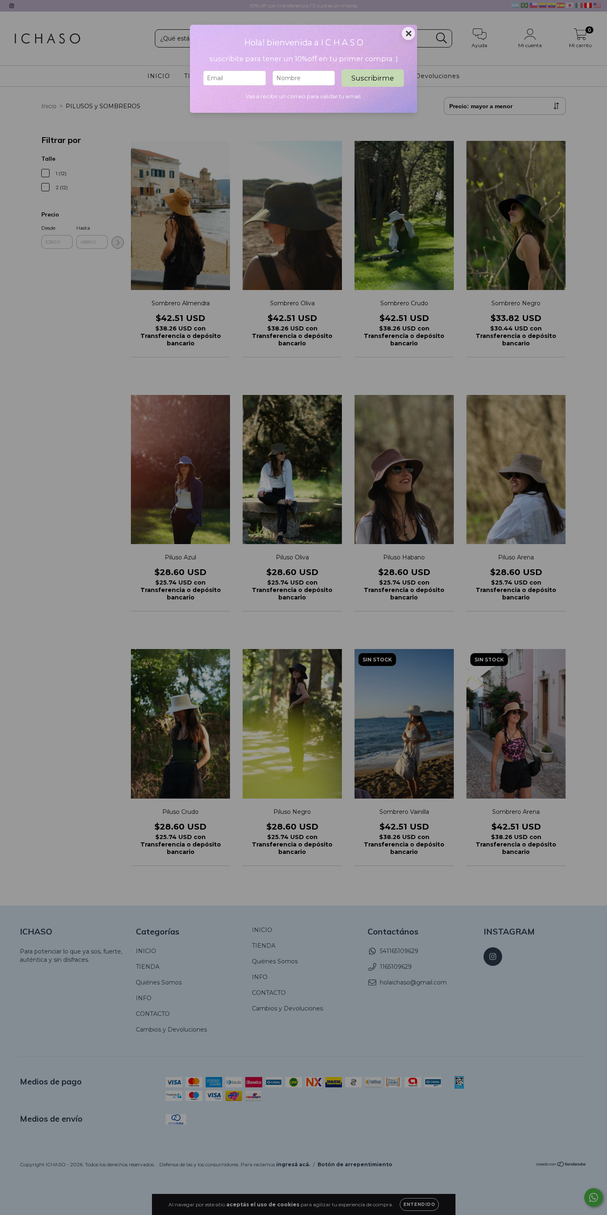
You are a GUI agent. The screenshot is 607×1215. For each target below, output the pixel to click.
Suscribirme (372, 78)
